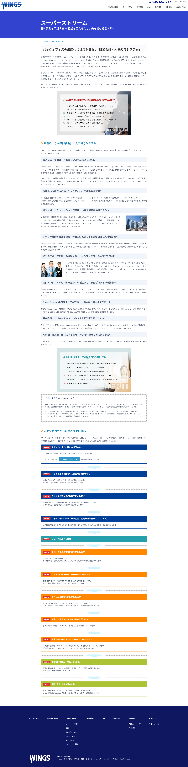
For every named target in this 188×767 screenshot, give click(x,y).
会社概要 (131, 728)
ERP (67, 728)
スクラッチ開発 (72, 744)
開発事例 (140, 7)
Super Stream (72, 736)
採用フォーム (154, 724)
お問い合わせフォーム (69, 459)
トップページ (34, 718)
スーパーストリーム (58, 41)
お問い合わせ (154, 718)
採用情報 (158, 7)
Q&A (149, 7)
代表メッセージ (134, 724)
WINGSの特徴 (113, 7)
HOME (45, 41)
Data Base (70, 740)
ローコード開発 (72, 724)
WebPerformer (72, 732)
